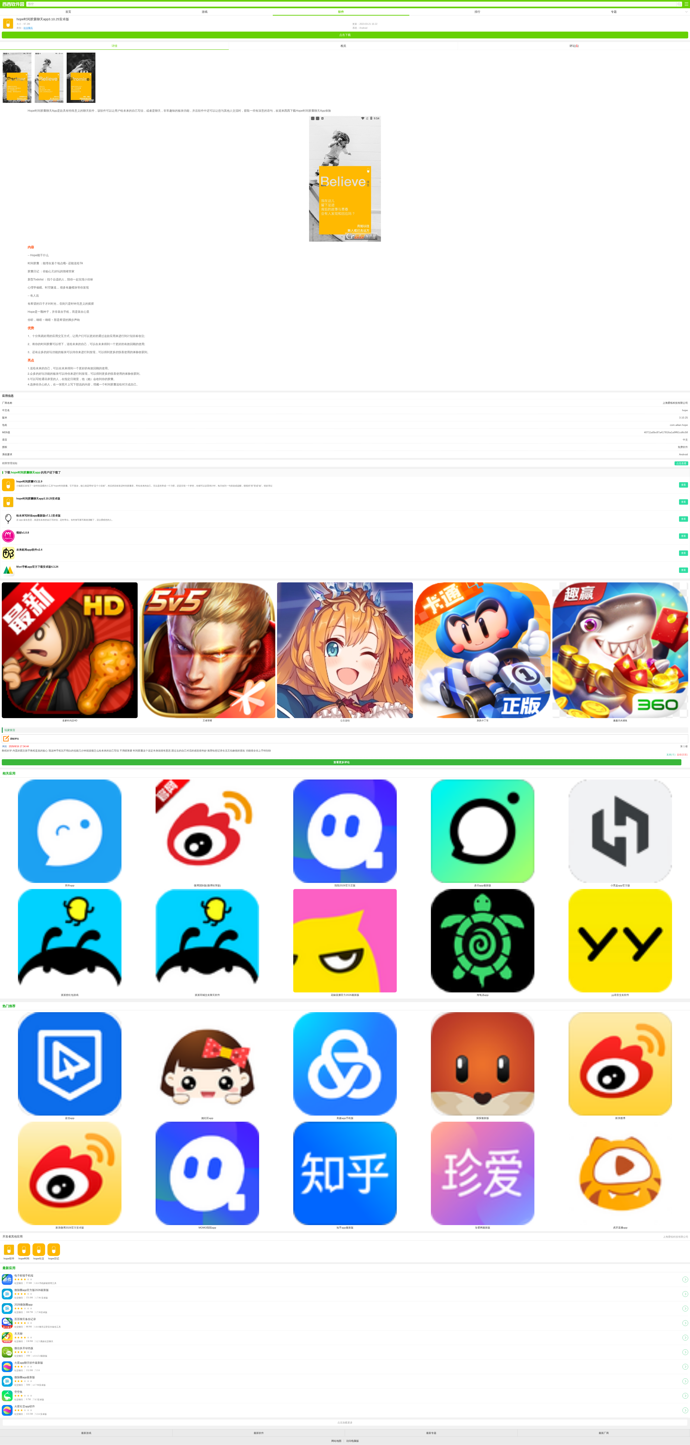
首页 (68, 11)
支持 (670, 754)
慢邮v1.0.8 (22, 532)
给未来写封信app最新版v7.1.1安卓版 (38, 515)
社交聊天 (28, 28)
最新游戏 (86, 1433)
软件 (341, 11)
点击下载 (345, 34)
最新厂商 (604, 1433)
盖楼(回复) (682, 754)
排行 (477, 11)
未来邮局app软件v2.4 (29, 549)
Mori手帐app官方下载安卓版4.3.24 (37, 566)
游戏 (205, 11)
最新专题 (431, 1433)
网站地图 (336, 1440)
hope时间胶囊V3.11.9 (29, 481)
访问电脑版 (352, 1440)
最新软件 (259, 1433)
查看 (683, 484)
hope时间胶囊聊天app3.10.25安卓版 (38, 498)
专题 (614, 11)
